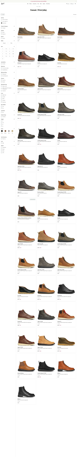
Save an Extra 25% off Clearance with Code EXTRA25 (39, 1)
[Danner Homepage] (4, 3)
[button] (8, 28)
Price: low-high (5, 19)
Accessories (34, 3)
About (41, 3)
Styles (40, 6)
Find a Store (48, 3)
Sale (38, 3)
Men (27, 3)
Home (37, 6)
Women (31, 3)
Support (44, 3)
